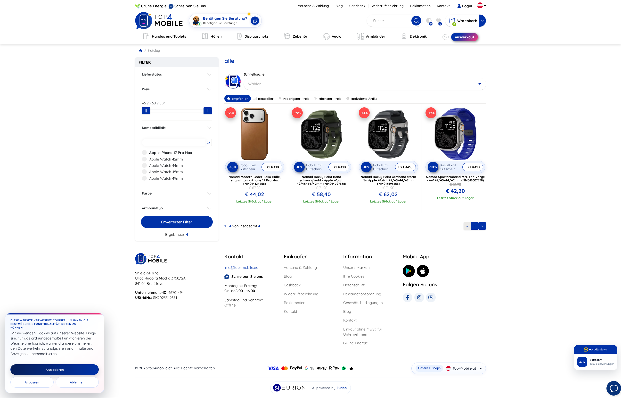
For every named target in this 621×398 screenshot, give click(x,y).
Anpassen (32, 382)
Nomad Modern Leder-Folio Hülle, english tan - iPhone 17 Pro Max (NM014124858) (255, 180)
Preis (146, 89)
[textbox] (365, 84)
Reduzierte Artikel (364, 99)
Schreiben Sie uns (190, 6)
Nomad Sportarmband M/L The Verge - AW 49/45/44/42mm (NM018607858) (455, 178)
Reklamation (420, 6)
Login (467, 6)
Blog (339, 6)
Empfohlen (240, 99)
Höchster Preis (330, 99)
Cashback (357, 6)
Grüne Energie (154, 6)
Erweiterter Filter (176, 222)
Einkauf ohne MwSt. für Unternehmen (362, 332)
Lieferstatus (152, 74)
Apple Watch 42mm (166, 159)
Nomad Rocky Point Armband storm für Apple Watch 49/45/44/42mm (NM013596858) (388, 180)
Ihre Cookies (353, 276)
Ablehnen (77, 382)
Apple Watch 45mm (166, 171)
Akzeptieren (55, 370)
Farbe (147, 193)
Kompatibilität (154, 128)
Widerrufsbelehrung (388, 6)
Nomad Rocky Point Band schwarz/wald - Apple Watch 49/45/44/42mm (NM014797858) (321, 180)
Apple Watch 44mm (166, 165)
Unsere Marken (356, 267)
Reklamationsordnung (362, 294)
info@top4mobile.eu (241, 267)
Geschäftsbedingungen (363, 302)
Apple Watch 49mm (166, 178)
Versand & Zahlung (313, 6)
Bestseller (266, 99)
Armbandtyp (152, 208)
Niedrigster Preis (296, 99)
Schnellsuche (254, 74)
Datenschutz (354, 285)
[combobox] (365, 84)
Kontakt (443, 6)
